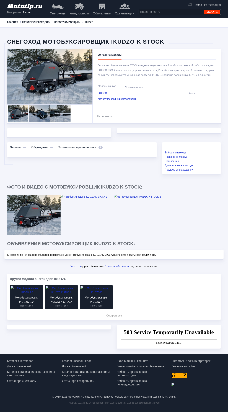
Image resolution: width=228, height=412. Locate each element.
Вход (198, 4)
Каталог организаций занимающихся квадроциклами (86, 373)
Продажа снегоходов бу (179, 169)
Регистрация (212, 4)
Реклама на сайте (183, 366)
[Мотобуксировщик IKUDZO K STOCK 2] (140, 197)
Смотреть (75, 266)
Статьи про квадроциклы (78, 381)
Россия (26, 12)
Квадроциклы (79, 13)
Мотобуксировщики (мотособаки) (117, 99)
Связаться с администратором (191, 361)
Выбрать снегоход (175, 152)
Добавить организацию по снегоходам (132, 373)
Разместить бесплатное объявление (140, 366)
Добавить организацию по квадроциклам (132, 382)
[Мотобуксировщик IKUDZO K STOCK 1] (87, 197)
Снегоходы (58, 13)
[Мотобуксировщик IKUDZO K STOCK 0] (34, 215)
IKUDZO (102, 93)
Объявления (102, 13)
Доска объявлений (19, 366)
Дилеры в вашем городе (179, 165)
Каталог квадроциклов (76, 361)
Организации (124, 13)
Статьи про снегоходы (21, 381)
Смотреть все (114, 315)
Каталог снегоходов (20, 361)
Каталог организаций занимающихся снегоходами (31, 373)
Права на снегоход (176, 156)
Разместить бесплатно (117, 266)
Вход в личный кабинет (132, 361)
